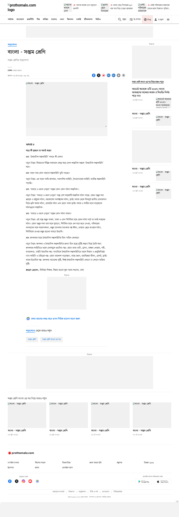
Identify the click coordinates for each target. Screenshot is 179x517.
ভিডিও (98, 19)
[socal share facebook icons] (94, 76)
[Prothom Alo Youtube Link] (31, 481)
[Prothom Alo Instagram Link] (24, 481)
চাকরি (78, 19)
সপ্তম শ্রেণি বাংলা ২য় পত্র (51, 339)
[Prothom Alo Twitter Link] (18, 481)
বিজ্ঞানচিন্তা (66, 462)
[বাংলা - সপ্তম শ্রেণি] (163, 121)
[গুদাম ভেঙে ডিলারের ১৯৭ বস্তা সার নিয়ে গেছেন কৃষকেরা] (105, 7)
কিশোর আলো (40, 462)
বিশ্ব (38, 19)
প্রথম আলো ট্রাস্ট (95, 462)
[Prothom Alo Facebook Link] (11, 481)
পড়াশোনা (12, 44)
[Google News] (37, 482)
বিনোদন (70, 19)
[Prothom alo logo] (21, 453)
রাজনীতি (30, 19)
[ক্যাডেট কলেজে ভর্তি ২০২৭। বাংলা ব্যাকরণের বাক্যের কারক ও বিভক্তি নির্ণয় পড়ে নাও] (163, 103)
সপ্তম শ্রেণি (32, 339)
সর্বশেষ (10, 19)
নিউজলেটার (118, 492)
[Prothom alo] (25, 7)
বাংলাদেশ (20, 19)
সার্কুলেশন (82, 492)
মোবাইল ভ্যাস (67, 467)
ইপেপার (11, 467)
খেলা (62, 19)
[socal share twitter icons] (99, 76)
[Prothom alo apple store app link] (162, 482)
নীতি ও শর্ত (94, 492)
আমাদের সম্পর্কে (58, 492)
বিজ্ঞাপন (71, 492)
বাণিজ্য (45, 19)
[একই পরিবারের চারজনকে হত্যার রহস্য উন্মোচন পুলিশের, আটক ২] (142, 7)
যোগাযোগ (105, 492)
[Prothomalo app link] (143, 482)
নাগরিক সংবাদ (13, 462)
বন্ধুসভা (119, 462)
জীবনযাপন (88, 19)
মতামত (54, 19)
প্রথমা (37, 467)
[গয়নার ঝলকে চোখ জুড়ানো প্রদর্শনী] (68, 7)
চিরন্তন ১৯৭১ (149, 462)
